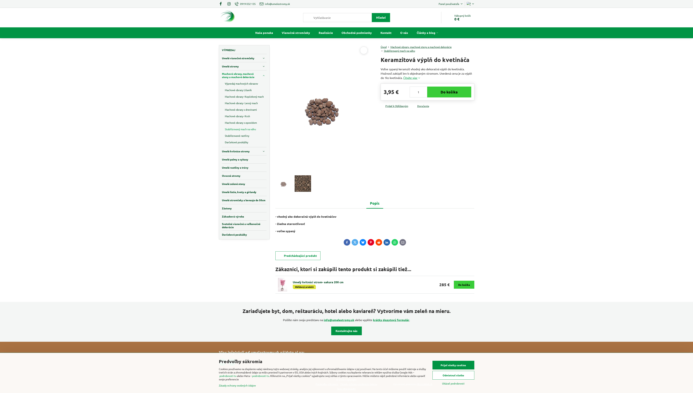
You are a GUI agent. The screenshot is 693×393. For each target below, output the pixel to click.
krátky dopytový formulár (391, 320)
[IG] (229, 4)
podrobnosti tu (227, 375)
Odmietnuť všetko (453, 375)
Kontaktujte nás (346, 331)
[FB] (222, 4)
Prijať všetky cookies (453, 365)
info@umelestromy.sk (339, 320)
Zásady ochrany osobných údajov (237, 385)
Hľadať (381, 17)
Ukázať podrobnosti (453, 383)
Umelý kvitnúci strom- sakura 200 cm (318, 282)
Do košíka (449, 92)
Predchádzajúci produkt (300, 256)
